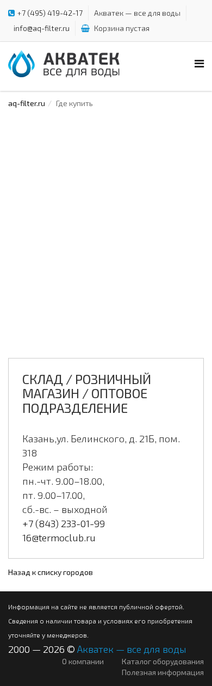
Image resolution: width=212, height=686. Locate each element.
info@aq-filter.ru (42, 28)
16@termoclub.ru (59, 537)
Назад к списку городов (50, 572)
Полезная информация (163, 672)
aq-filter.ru (26, 103)
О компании (83, 661)
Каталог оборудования (163, 661)
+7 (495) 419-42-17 (50, 12)
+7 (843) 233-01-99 (63, 523)
